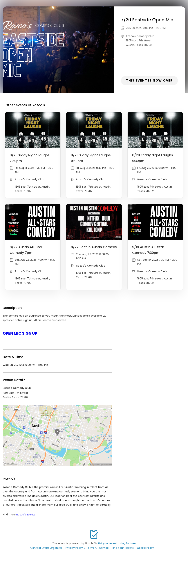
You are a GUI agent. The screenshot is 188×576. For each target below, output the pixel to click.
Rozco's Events (25, 514)
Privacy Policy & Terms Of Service (87, 548)
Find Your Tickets (123, 548)
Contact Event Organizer (46, 548)
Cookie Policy (145, 548)
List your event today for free (117, 543)
